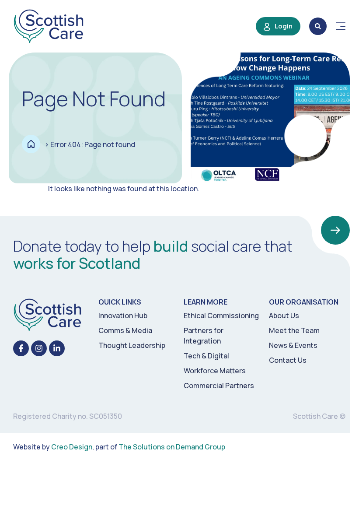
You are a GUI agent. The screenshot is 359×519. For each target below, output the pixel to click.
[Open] (340, 26)
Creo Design (71, 447)
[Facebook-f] (21, 348)
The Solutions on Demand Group (172, 447)
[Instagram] (39, 348)
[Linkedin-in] (57, 348)
